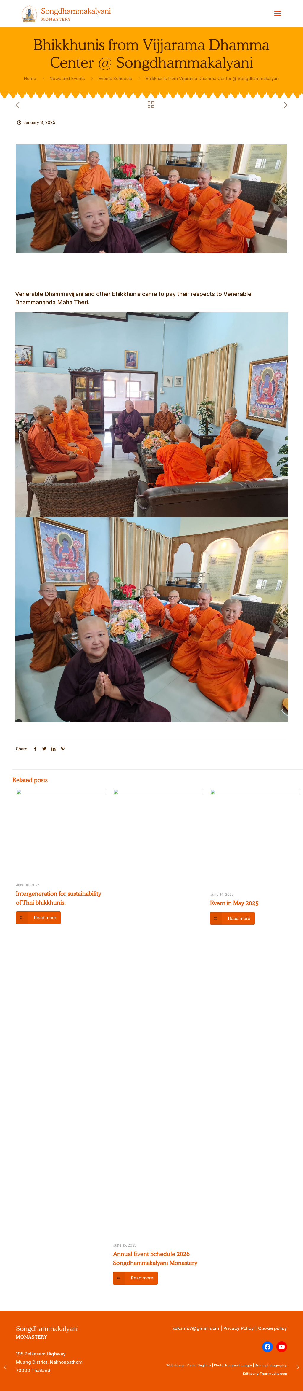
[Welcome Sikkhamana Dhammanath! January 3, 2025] (5, 1367)
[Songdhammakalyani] (66, 13)
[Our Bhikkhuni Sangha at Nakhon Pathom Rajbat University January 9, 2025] (298, 1367)
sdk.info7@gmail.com (195, 1328)
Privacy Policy (238, 1328)
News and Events (67, 78)
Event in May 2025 (234, 903)
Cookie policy (272, 1328)
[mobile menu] (278, 13)
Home (30, 78)
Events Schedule (115, 78)
